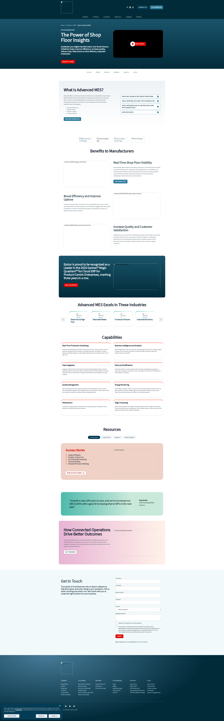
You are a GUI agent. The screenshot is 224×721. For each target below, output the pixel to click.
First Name (118, 578)
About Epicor (64, 684)
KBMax (115, 686)
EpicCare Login (82, 686)
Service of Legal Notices (154, 692)
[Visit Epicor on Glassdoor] (75, 707)
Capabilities (116, 72)
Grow (114, 684)
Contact (135, 72)
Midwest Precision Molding (78, 464)
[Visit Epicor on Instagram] (70, 707)
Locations (63, 690)
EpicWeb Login (82, 690)
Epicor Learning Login (84, 688)
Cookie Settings (152, 688)
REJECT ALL (41, 716)
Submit (119, 636)
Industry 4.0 (133, 684)
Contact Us (143, 7)
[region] (32, 712)
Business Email (119, 592)
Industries (106, 72)
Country (117, 606)
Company (118, 599)
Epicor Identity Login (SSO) (85, 692)
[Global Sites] (130, 7)
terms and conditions (141, 642)
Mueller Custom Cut (76, 457)
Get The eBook (70, 552)
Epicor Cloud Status (83, 695)
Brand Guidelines (66, 695)
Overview (89, 72)
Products (69, 25)
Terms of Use (151, 684)
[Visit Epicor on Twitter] (66, 707)
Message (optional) (120, 613)
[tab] (94, 437)
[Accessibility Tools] (133, 7)
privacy (128, 642)
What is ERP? (133, 686)
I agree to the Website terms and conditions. (130, 623)
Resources (126, 72)
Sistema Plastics (74, 455)
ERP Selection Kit (134, 688)
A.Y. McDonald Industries (77, 459)
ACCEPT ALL (54, 716)
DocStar (115, 692)
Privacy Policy (151, 686)
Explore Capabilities (72, 119)
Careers (63, 686)
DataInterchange (117, 688)
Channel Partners (100, 684)
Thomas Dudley (74, 461)
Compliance (150, 690)
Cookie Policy (19, 710)
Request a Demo (68, 62)
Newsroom (64, 688)
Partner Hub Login (100, 688)
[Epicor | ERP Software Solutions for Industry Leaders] (67, 7)
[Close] (60, 706)
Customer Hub (156, 7)
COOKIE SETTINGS (11, 716)
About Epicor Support (84, 684)
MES (75, 25)
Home (62, 25)
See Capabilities (120, 181)
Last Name (118, 585)
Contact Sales (65, 692)
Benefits (98, 72)
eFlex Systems (117, 690)
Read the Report (71, 285)
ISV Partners (98, 686)
